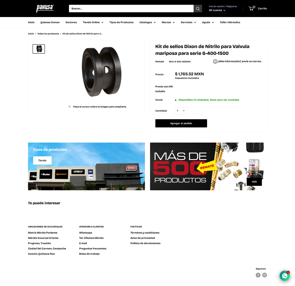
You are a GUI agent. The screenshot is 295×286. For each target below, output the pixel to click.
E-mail (83, 243)
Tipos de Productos (121, 22)
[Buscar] (198, 8)
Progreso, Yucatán (39, 243)
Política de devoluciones (145, 243)
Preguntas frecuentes (92, 248)
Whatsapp (85, 232)
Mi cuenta (216, 10)
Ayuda (206, 22)
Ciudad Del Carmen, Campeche (47, 248)
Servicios (186, 22)
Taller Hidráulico (230, 22)
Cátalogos (145, 22)
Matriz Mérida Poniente (42, 232)
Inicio (31, 22)
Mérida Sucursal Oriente (43, 237)
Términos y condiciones (144, 232)
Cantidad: (161, 110)
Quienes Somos (50, 22)
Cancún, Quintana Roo (41, 253)
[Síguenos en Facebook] (258, 275)
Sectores (71, 22)
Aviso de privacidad (142, 237)
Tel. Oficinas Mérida (91, 237)
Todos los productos (48, 33)
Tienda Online (91, 22)
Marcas (166, 22)
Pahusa (159, 61)
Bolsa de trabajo (89, 253)
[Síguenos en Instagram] (264, 275)
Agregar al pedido (181, 123)
